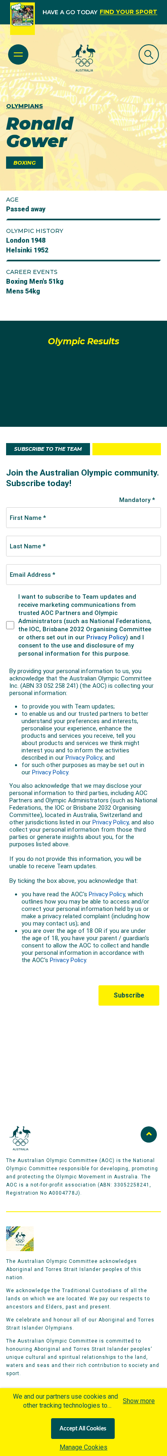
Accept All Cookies (83, 1429)
